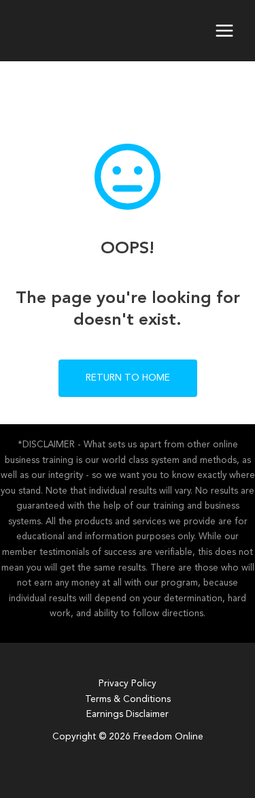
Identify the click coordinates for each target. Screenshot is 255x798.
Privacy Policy (127, 684)
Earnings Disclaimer (127, 714)
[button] (127, 378)
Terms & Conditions (128, 699)
